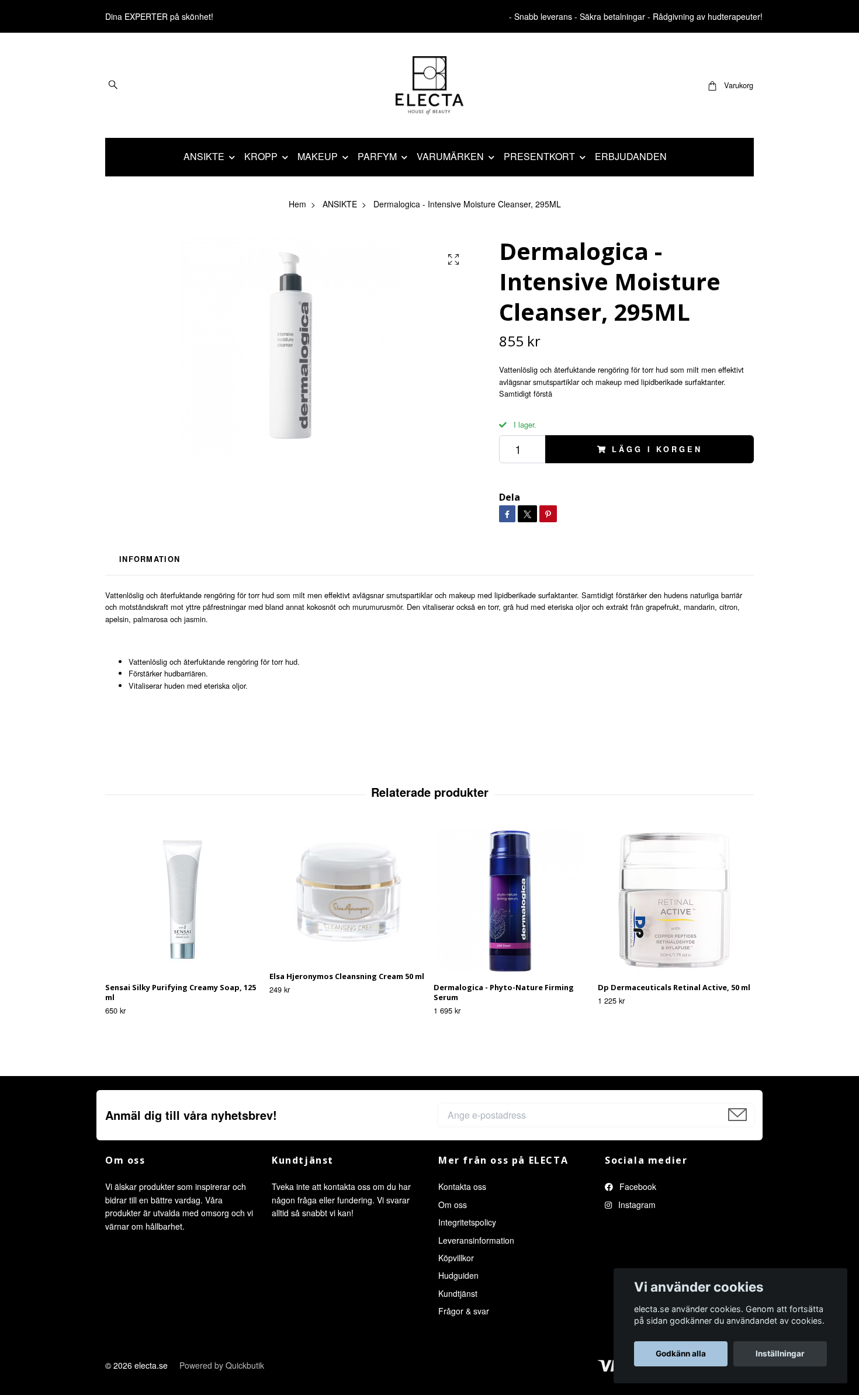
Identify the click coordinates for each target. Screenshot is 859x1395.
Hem (297, 204)
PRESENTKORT (539, 156)
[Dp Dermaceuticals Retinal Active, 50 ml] (675, 900)
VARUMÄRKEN (450, 156)
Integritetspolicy (467, 1222)
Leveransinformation (476, 1240)
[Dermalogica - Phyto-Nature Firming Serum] (511, 900)
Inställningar (780, 1353)
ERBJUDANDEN (631, 156)
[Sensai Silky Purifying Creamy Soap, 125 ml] (183, 900)
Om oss (452, 1204)
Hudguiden (458, 1275)
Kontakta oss (462, 1186)
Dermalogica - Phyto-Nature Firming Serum (504, 992)
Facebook (636, 1186)
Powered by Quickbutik (221, 1365)
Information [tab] (149, 559)
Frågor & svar (463, 1311)
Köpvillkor (456, 1258)
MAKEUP (317, 156)
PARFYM (377, 156)
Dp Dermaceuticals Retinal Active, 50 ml (674, 987)
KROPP (261, 156)
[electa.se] (430, 85)
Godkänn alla (681, 1353)
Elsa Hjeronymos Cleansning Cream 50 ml (346, 976)
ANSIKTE (203, 156)
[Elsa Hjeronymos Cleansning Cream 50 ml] (347, 894)
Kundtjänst (457, 1293)
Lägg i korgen (657, 449)
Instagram (636, 1204)
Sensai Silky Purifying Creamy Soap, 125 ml (180, 992)
